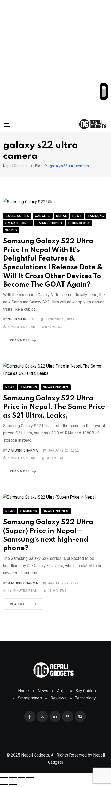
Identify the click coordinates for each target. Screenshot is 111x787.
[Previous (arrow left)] (4, 784)
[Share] (21, 777)
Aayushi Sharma (23, 450)
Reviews (58, 698)
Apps (62, 690)
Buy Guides (85, 690)
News (43, 690)
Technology (85, 698)
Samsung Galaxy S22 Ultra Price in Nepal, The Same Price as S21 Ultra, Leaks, (54, 407)
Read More (20, 340)
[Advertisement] (55, 58)
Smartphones (30, 698)
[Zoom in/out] (4, 777)
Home (23, 690)
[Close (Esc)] (30, 777)
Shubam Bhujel (21, 319)
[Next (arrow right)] (13, 784)
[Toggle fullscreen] (13, 777)
